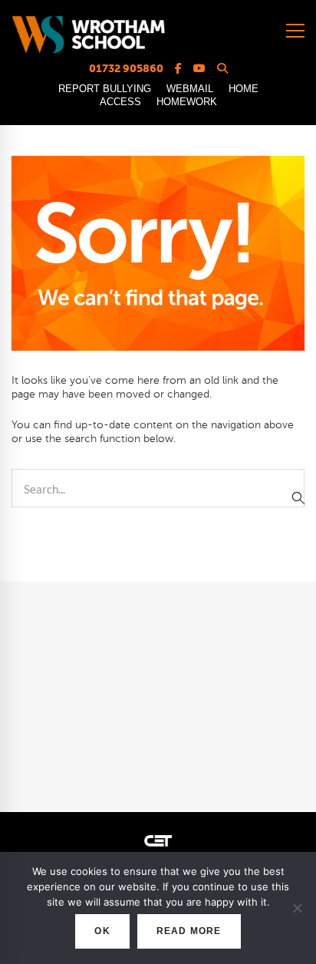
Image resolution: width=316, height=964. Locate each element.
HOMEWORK (186, 101)
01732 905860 (126, 68)
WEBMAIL (189, 88)
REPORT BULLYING (104, 88)
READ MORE (189, 931)
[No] (296, 908)
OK (102, 931)
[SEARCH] (298, 498)
